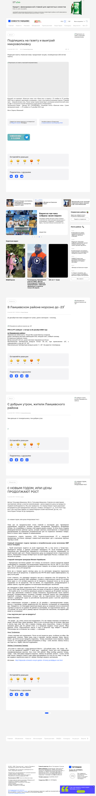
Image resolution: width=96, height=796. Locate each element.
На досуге (75, 738)
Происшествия (47, 25)
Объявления (36, 25)
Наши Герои (58, 25)
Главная (11, 25)
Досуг (11, 35)
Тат (69, 21)
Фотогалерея (37, 738)
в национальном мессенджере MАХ (52, 123)
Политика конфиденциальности (16, 793)
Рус (62, 21)
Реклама (26, 25)
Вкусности (76, 25)
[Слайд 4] (39, 236)
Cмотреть (81, 791)
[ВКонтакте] (11, 176)
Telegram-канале (16, 123)
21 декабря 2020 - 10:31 (13, 49)
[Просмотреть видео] (16, 261)
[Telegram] (21, 176)
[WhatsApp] (27, 375)
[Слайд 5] (41, 236)
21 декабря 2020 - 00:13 (13, 496)
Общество (12, 482)
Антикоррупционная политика (16, 790)
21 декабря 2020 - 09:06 (13, 312)
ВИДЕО (58, 738)
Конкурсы (67, 25)
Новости (19, 25)
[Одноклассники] (16, 176)
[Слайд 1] (32, 236)
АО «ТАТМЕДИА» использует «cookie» (18, 791)
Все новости (80, 278)
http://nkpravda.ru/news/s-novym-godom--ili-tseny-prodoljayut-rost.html (39, 660)
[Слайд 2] (34, 236)
